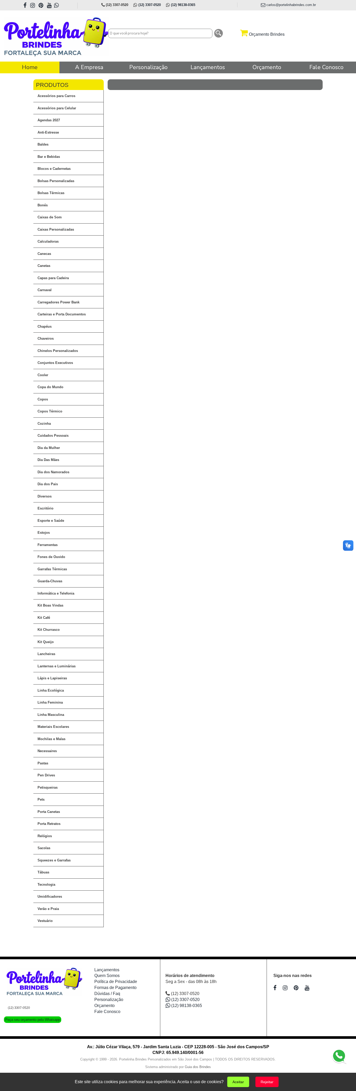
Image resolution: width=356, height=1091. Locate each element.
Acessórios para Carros (56, 96)
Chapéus (45, 326)
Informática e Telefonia (56, 593)
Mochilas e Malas (51, 739)
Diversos (45, 496)
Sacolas (44, 848)
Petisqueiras (48, 787)
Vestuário (45, 921)
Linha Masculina (51, 715)
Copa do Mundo (50, 387)
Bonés (43, 205)
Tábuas (43, 872)
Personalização (108, 999)
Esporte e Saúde (51, 521)
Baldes (43, 144)
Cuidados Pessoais (53, 435)
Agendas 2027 (49, 120)
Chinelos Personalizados (58, 351)
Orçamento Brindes (266, 34)
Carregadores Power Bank (58, 302)
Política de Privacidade (115, 981)
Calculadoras (48, 241)
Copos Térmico (50, 411)
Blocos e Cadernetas (54, 169)
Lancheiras (46, 654)
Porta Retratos (49, 824)
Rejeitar (267, 1082)
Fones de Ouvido (51, 557)
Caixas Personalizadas (56, 229)
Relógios (45, 836)
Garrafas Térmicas (52, 569)
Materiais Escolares (53, 727)
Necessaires (47, 751)
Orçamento (104, 1005)
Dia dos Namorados (53, 472)
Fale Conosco (107, 1011)
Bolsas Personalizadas (56, 181)
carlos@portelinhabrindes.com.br (290, 5)
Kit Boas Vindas (50, 605)
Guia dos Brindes (198, 1067)
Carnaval (45, 290)
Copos (43, 399)
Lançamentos (106, 970)
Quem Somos (107, 975)
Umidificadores (50, 896)
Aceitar (238, 1082)
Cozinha (44, 423)
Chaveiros (46, 338)
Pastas (43, 763)
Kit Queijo (46, 642)
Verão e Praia (48, 909)
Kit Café (44, 618)
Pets (41, 799)
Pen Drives (46, 775)
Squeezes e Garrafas (54, 860)
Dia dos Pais (48, 484)
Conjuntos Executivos (55, 363)
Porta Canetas (49, 812)
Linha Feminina (50, 702)
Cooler (43, 375)
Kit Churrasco (49, 630)
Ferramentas (48, 545)
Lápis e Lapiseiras (52, 678)
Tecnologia (46, 884)
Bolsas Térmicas (51, 193)
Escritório (45, 508)
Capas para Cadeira (53, 278)
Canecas (44, 254)
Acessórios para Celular (57, 108)
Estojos (44, 533)
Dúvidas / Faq (107, 993)
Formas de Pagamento (115, 987)
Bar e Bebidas (49, 157)
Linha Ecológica (51, 690)
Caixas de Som (50, 217)
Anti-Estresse (48, 132)
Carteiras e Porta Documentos (62, 314)
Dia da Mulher (49, 448)
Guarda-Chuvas (50, 581)
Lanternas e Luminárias (57, 666)
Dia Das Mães (48, 460)
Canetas (44, 266)
